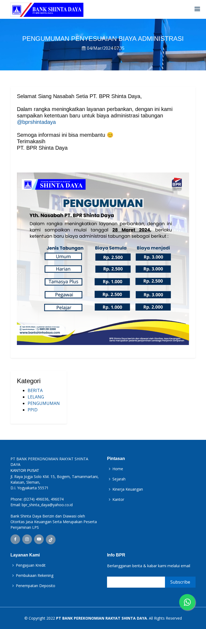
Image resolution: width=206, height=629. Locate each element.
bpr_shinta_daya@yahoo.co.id (47, 504)
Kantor (118, 499)
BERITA (35, 390)
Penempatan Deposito (35, 586)
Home (117, 469)
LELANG (36, 397)
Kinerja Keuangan (127, 489)
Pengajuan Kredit (31, 565)
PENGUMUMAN (44, 403)
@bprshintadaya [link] (36, 122)
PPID (33, 410)
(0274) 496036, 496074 (44, 499)
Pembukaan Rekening (34, 575)
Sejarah (119, 479)
